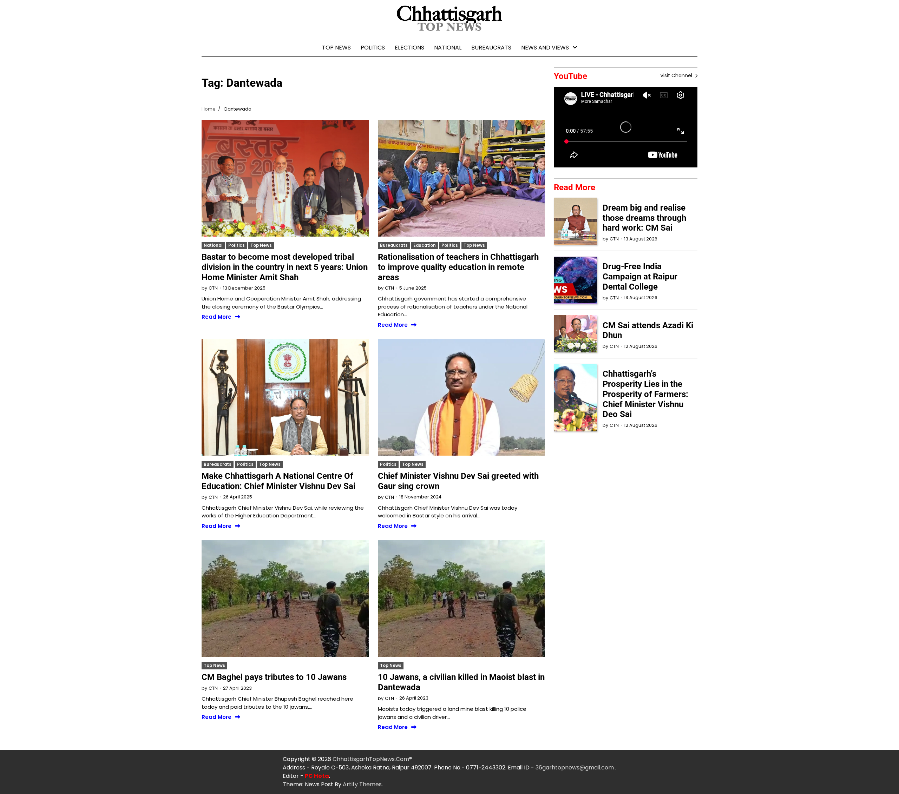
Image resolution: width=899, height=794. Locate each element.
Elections (409, 48)
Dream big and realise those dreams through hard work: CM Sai (644, 218)
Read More (216, 317)
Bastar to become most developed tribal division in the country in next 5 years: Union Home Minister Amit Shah (285, 267)
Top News (336, 48)
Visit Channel (677, 75)
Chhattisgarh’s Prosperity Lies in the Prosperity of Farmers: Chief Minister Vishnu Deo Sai (645, 394)
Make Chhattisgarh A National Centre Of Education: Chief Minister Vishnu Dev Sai (278, 481)
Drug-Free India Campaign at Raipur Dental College (640, 277)
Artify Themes (362, 784)
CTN (213, 288)
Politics (373, 48)
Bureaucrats (491, 48)
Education (424, 245)
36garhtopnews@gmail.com (575, 767)
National (447, 48)
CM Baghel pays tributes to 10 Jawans (274, 677)
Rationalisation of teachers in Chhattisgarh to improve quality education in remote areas (458, 267)
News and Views (545, 48)
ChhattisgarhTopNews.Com (371, 759)
